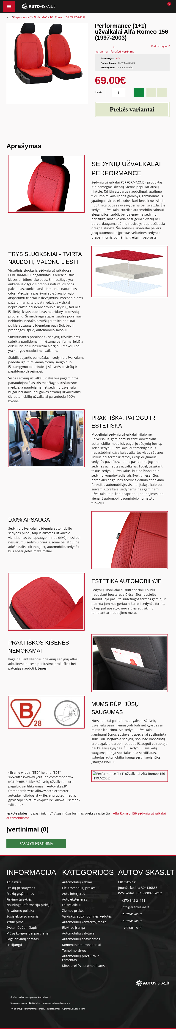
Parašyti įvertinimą (122, 51)
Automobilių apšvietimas (81, 939)
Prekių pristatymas (20, 888)
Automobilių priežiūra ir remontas (80, 958)
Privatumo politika (20, 910)
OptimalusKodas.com (73, 1008)
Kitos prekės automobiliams (83, 965)
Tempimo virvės (74, 950)
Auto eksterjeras (74, 899)
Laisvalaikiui (71, 905)
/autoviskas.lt (131, 914)
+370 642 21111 (133, 900)
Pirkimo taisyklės (19, 899)
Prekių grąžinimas (20, 893)
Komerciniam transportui (81, 945)
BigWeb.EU (34, 1002)
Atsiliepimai (15, 922)
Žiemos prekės (73, 910)
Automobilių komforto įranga (84, 922)
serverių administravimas (56, 1002)
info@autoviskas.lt (135, 907)
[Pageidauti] (151, 92)
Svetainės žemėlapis (22, 927)
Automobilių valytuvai (78, 933)
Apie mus (13, 882)
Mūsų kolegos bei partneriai (28, 933)
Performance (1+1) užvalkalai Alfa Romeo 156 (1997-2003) (49, 17)
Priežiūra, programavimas (24, 1008)
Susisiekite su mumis (22, 916)
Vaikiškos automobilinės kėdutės (87, 916)
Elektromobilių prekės (79, 888)
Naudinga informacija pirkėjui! (29, 905)
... (10, 17)
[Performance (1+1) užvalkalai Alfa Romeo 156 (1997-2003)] (47, 63)
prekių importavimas (49, 1008)
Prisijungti (14, 945)
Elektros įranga (73, 927)
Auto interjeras (73, 893)
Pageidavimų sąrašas (22, 939)
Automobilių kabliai (77, 882)
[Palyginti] (162, 92)
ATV (118, 58)
